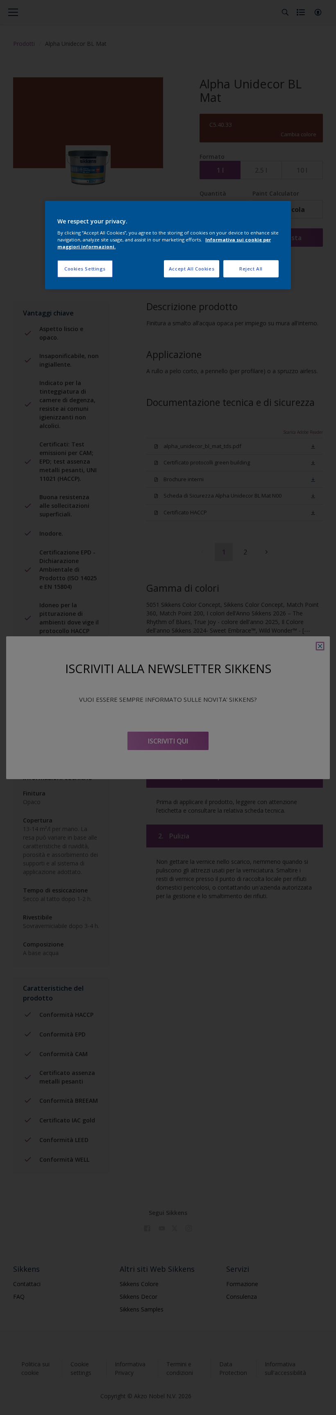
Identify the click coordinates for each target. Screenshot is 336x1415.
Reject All (251, 269)
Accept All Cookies (191, 269)
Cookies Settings (85, 269)
